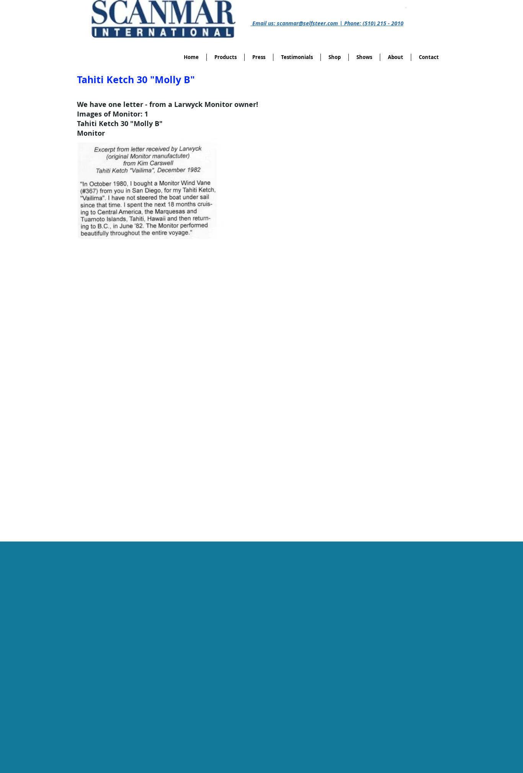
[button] (334, 57)
